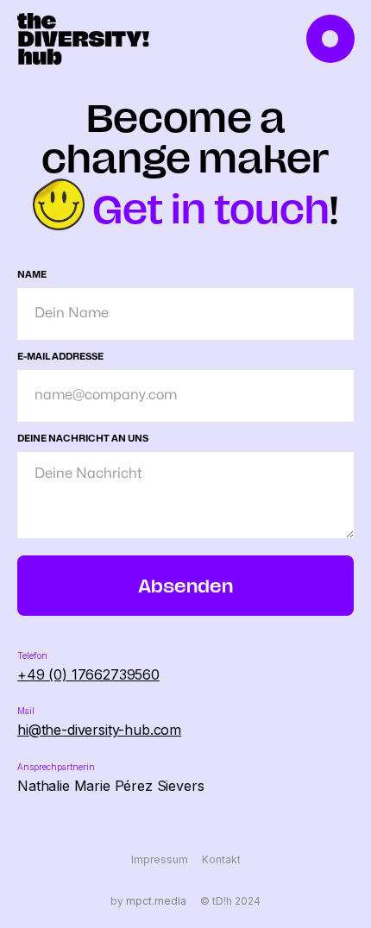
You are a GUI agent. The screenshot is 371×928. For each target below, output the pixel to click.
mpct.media (156, 901)
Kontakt (221, 859)
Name (32, 274)
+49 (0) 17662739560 (88, 674)
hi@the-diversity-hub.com (99, 729)
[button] (332, 39)
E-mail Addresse (60, 356)
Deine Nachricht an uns (82, 438)
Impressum (159, 859)
